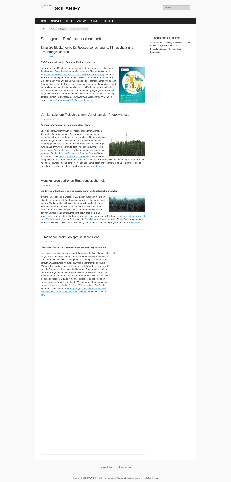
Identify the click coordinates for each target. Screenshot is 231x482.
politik (69, 21)
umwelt (94, 21)
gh (62, 56)
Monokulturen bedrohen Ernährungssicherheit (73, 180)
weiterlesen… (87, 100)
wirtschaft (81, 21)
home (43, 21)
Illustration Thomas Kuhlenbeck (65, 100)
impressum (113, 467)
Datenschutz (121, 478)
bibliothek (108, 21)
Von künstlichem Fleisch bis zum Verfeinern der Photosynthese (85, 114)
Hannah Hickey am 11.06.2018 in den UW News (63, 285)
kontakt (103, 467)
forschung (56, 21)
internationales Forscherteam (73, 156)
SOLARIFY (67, 8)
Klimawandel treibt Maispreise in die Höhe (70, 237)
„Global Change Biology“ (95, 219)
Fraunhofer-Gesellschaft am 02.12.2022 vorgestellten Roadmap (74, 74)
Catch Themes (152, 478)
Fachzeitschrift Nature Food (80, 153)
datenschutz (126, 467)
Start (45, 29)
